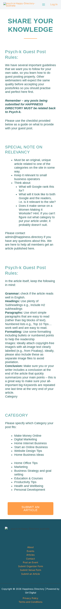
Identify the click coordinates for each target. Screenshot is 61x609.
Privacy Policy (30, 598)
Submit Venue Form (30, 570)
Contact (30, 558)
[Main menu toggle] (43, 4)
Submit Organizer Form (30, 566)
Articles (30, 554)
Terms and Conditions (30, 602)
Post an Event (30, 562)
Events (30, 551)
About (30, 547)
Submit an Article (30, 574)
